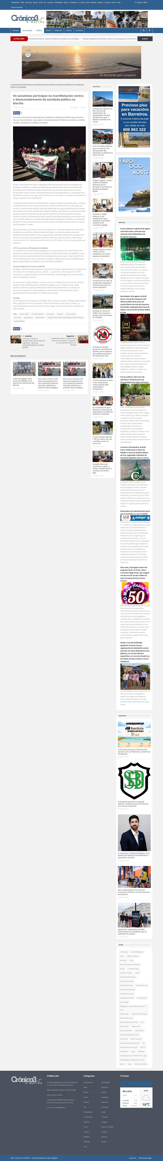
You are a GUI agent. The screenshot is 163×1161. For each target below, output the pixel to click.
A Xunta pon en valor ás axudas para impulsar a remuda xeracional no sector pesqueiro (102, 283)
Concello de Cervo (126, 985)
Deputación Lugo (126, 1018)
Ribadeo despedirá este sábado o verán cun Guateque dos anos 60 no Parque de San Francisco (80, 39)
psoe (133, 1051)
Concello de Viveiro (127, 994)
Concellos (104, 1097)
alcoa (122, 956)
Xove (119, 2)
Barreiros (28, 2)
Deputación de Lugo (139, 1014)
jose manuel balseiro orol (129, 1035)
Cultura (69, 30)
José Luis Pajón (71, 314)
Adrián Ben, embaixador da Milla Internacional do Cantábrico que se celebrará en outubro (132, 931)
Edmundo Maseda (37, 314)
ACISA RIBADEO (137, 952)
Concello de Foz (142, 985)
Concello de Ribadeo (127, 990)
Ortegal (104, 1122)
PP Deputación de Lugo (128, 1047)
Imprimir (75, 107)
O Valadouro (73, 2)
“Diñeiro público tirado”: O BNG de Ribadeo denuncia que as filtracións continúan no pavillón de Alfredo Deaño (103, 185)
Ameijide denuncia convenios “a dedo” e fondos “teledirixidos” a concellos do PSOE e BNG (102, 468)
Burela (35, 2)
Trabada (107, 2)
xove (129, 1064)
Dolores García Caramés (129, 1022)
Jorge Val (60, 314)
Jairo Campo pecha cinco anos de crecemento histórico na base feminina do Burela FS (134, 892)
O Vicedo (82, 2)
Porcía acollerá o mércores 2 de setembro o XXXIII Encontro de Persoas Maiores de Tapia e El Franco (134, 379)
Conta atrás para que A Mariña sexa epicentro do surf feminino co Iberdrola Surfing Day (134, 751)
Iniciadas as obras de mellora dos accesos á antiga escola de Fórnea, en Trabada (102, 314)
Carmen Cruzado (126, 973)
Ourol (88, 2)
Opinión (86, 1122)
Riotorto (100, 2)
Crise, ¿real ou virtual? (54, 1095)
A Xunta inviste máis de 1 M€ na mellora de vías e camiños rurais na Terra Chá (102, 440)
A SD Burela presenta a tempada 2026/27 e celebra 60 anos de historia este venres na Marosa (133, 804)
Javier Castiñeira (126, 1030)
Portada (15, 30)
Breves (48, 30)
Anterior (28, 336)
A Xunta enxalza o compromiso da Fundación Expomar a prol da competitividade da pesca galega (33, 342)
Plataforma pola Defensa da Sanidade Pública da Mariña (65, 317)
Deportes (58, 30)
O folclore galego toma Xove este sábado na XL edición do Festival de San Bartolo (23, 382)
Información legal (145, 1158)
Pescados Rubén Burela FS (129, 1043)
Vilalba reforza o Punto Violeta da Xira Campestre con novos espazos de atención (102, 252)
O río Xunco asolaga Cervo (56, 1107)
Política (39, 30)
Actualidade (27, 30)
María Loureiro (136, 1039)
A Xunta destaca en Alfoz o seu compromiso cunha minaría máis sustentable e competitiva (103, 384)
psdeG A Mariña (19, 321)
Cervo (40, 2)
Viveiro (113, 2)
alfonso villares (133, 956)
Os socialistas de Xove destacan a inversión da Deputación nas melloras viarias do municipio (103, 410)
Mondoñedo (59, 2)
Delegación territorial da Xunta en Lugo (132, 1008)
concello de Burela (127, 981)
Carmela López (133, 969)
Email (84, 107)
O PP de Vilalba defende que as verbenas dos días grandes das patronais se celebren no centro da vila (103, 150)
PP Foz (142, 1047)
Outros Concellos (16, 7)
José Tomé (17, 317)
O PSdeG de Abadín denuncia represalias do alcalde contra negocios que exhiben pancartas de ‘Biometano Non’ (102, 351)
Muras (66, 2)
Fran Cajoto (50, 314)
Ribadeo (93, 2)
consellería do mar (127, 998)
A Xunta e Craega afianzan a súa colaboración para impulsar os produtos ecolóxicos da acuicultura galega (101, 219)
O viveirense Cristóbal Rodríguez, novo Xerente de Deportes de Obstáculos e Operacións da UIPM (134, 855)
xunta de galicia (141, 1064)
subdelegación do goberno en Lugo (133, 1056)
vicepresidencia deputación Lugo (132, 1060)
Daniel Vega (124, 1002)
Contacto (79, 30)
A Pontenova (15, 2)
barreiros (123, 960)
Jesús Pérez (139, 1030)
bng (131, 960)
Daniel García (142, 998)
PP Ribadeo (124, 1051)
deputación (124, 1014)
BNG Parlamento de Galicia (130, 964)
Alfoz (22, 2)
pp (144, 1043)
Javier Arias (136, 1026)
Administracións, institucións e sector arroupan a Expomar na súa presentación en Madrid (63, 341)
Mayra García (28, 317)
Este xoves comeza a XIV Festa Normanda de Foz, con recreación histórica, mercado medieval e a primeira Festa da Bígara (48, 383)
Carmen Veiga (24, 314)
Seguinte (70, 336)
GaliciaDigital (52, 1158)
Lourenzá (50, 2)
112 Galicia (124, 952)
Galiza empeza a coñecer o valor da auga (61, 1090)
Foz (45, 2)
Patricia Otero (40, 317)
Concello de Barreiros (128, 977)
